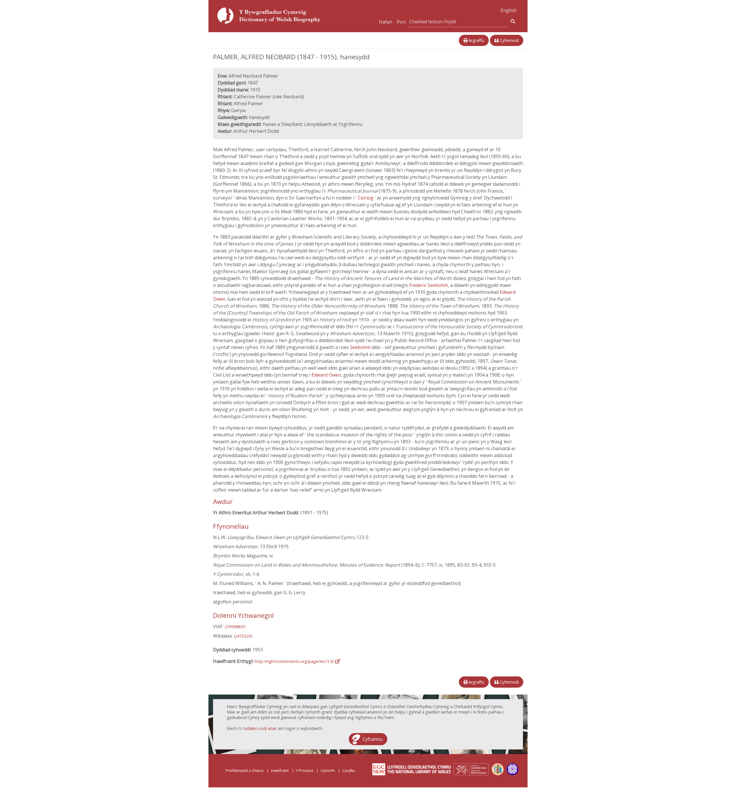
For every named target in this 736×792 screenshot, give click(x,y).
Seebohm (360, 347)
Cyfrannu (373, 739)
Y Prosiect (304, 770)
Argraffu (475, 40)
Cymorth (328, 770)
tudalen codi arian (260, 728)
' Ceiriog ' (366, 198)
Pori (401, 22)
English (508, 10)
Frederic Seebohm (428, 285)
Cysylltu (348, 770)
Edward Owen (326, 375)
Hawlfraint (280, 770)
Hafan (385, 22)
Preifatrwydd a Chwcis (245, 770)
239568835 (235, 626)
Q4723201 (243, 636)
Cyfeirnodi (509, 40)
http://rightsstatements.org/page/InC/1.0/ (294, 661)
